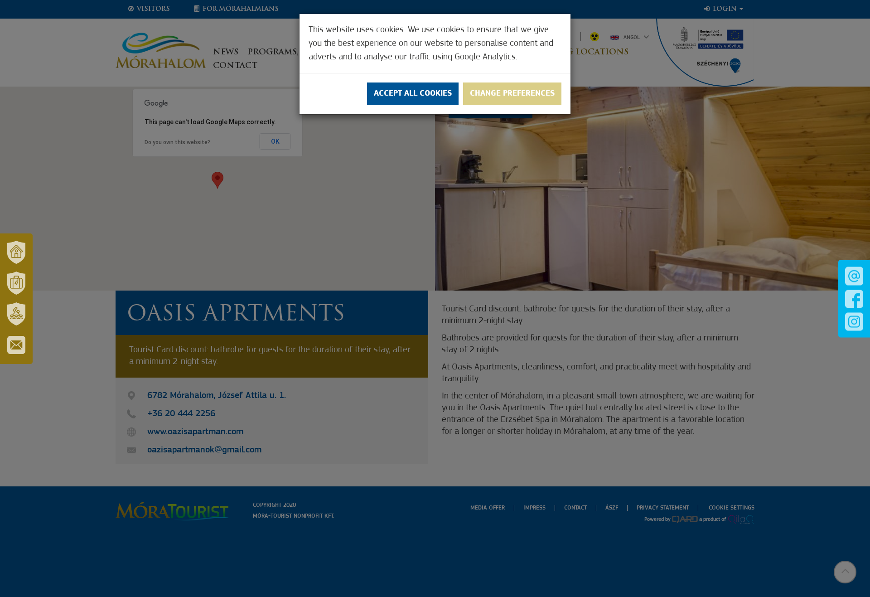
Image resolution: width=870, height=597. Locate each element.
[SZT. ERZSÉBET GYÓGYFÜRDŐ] (16, 314)
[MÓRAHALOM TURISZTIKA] (16, 283)
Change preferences (512, 94)
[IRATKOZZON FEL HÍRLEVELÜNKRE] (16, 345)
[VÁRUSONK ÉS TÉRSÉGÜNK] (16, 252)
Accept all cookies (413, 94)
